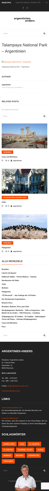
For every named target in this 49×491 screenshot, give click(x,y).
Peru (3, 327)
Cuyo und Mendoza (9, 157)
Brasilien (5, 269)
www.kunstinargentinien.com (12, 407)
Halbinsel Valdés (25, 450)
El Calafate (34, 444)
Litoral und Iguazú (9, 273)
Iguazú (40, 450)
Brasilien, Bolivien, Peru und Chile (15, 307)
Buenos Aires (7, 303)
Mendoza (7, 455)
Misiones (19, 455)
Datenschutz (15, 391)
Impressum (6, 391)
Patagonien (6, 248)
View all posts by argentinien (13, 87)
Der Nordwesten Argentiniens (13, 299)
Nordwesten (33, 455)
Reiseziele (7, 152)
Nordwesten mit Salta (10, 280)
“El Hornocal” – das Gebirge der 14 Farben (19, 295)
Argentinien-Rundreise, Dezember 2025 (28, 2)
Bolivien (5, 288)
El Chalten (8, 450)
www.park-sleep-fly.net (10, 418)
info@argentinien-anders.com (18, 386)
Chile (4, 202)
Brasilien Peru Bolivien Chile (15, 197)
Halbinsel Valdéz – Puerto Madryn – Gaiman (19, 277)
